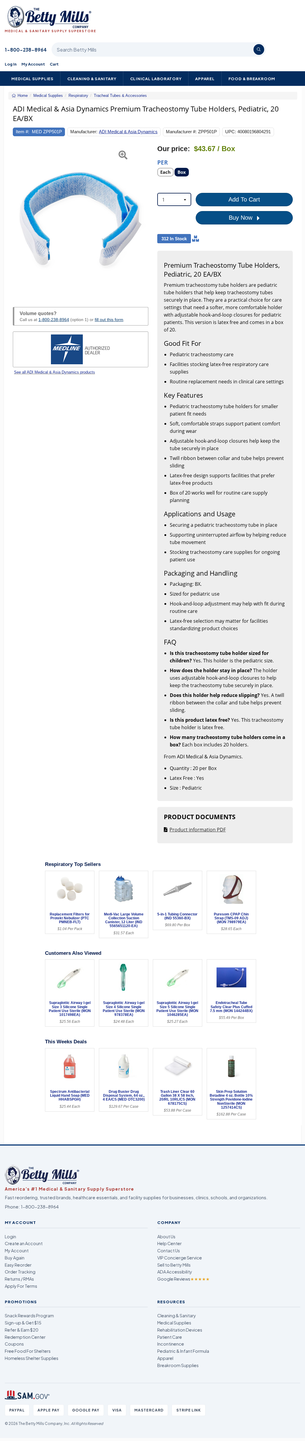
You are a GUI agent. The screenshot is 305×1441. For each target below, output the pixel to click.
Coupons (14, 1344)
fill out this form (109, 319)
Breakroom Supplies (178, 1365)
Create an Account (24, 1243)
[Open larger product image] (80, 219)
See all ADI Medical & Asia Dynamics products (54, 372)
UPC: (230, 131)
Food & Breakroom (252, 78)
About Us (166, 1236)
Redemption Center (25, 1337)
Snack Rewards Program (29, 1315)
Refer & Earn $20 (21, 1329)
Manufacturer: (83, 131)
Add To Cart (244, 199)
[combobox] (174, 199)
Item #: (22, 131)
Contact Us (168, 1250)
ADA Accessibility (174, 1271)
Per (162, 162)
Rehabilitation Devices (179, 1329)
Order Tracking (20, 1271)
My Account (33, 63)
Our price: (173, 148)
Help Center (169, 1243)
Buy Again (14, 1257)
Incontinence (170, 1344)
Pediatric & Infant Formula (183, 1351)
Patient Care (169, 1337)
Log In (11, 63)
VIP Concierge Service (179, 1257)
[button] (17, 219)
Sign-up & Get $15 (23, 1322)
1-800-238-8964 (26, 49)
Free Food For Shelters (28, 1351)
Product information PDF (197, 829)
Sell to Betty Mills (174, 1265)
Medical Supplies (32, 78)
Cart (54, 63)
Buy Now (241, 217)
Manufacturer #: (181, 131)
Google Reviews (183, 1279)
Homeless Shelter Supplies (31, 1358)
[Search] (258, 49)
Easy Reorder (18, 1265)
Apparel (205, 78)
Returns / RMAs (19, 1279)
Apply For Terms (21, 1286)
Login (10, 1236)
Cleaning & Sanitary (91, 78)
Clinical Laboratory (156, 78)
